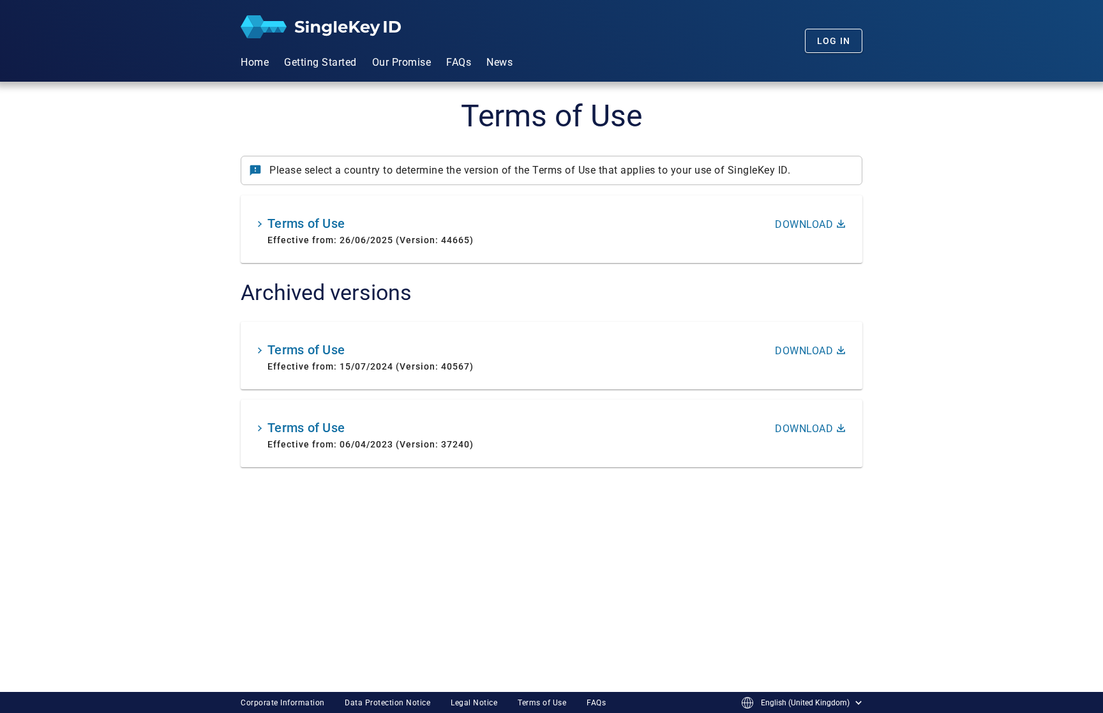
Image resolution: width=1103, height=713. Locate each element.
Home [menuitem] (255, 62)
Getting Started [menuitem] (320, 62)
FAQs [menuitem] (458, 62)
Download (804, 224)
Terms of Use (542, 702)
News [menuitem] (499, 62)
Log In (834, 41)
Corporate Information (283, 702)
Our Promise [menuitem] (401, 62)
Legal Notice (474, 702)
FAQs (596, 702)
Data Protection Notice (387, 702)
